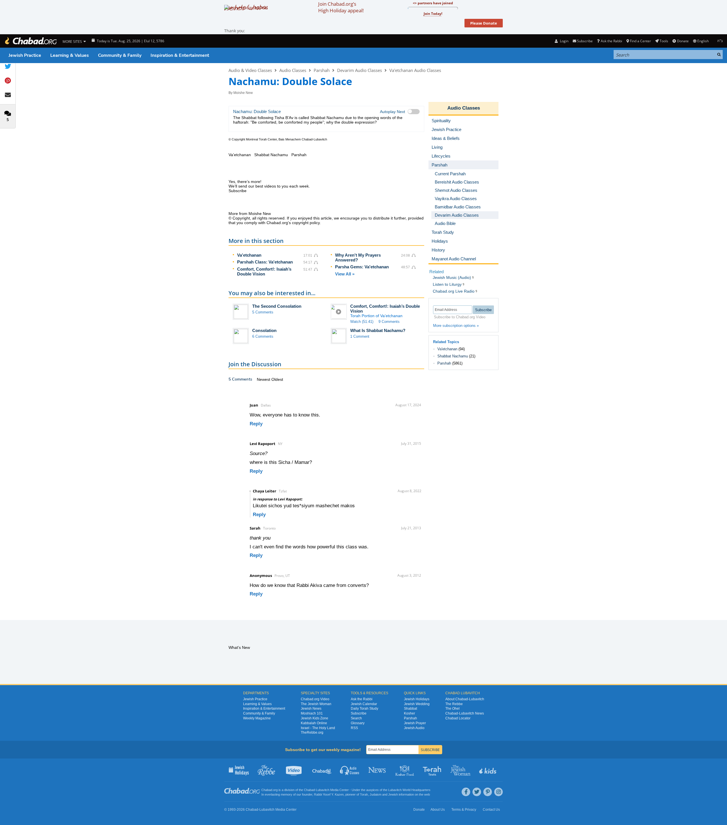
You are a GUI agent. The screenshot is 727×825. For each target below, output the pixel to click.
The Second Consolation (276, 306)
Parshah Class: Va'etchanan (265, 261)
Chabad (309, 790)
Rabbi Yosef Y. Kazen (329, 794)
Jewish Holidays (416, 699)
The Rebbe (454, 704)
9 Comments (389, 321)
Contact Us (491, 810)
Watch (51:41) (361, 321)
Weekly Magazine (257, 718)
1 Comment (359, 336)
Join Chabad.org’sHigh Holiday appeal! (341, 7)
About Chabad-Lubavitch (464, 699)
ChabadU (322, 770)
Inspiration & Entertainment (180, 55)
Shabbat (410, 709)
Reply (256, 423)
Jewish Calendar (364, 704)
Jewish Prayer (415, 723)
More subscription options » (456, 325)
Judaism (375, 794)
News (377, 770)
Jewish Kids (488, 770)
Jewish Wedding (417, 704)
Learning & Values (69, 55)
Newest (264, 379)
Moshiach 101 (312, 713)
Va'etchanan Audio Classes (415, 70)
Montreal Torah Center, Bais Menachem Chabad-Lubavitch (286, 139)
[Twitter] (476, 792)
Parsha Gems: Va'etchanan (362, 266)
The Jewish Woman (316, 704)
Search (356, 718)
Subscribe (358, 713)
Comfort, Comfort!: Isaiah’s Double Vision (264, 271)
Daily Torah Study (364, 709)
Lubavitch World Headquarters (409, 790)
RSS (354, 728)
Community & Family (119, 55)
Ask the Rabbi (611, 41)
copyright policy (306, 222)
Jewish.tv (294, 770)
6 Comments (262, 336)
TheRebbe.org (312, 733)
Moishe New (243, 93)
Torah (364, 794)
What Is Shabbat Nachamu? (377, 330)
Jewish (393, 794)
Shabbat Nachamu (452, 356)
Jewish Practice (25, 55)
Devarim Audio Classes (359, 70)
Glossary (357, 723)
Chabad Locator (457, 718)
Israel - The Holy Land (318, 728)
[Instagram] (498, 792)
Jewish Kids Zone (314, 718)
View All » (345, 273)
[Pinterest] (487, 792)
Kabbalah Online (314, 723)
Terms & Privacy (463, 810)
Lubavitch (322, 790)
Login (563, 41)
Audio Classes (292, 70)
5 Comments (262, 312)
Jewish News (311, 709)
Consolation (264, 330)
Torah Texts (432, 770)
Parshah (322, 70)
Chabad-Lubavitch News (464, 713)
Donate (682, 41)
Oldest (277, 379)
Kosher (409, 713)
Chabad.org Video (315, 699)
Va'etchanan (249, 255)
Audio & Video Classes (250, 70)
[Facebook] (466, 792)
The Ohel (452, 709)
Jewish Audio (414, 728)
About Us (437, 810)
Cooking (405, 770)
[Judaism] (30, 41)
